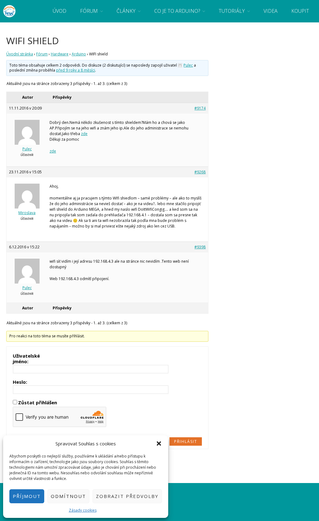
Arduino (79, 54)
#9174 (200, 108)
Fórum (89, 10)
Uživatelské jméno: (26, 358)
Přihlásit (185, 441)
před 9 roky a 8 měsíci (75, 70)
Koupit (300, 10)
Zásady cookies (83, 510)
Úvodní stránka (19, 54)
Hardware (60, 54)
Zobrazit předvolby (127, 496)
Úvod (59, 10)
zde (84, 133)
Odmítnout (68, 496)
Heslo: (20, 382)
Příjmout (27, 496)
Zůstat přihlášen (37, 402)
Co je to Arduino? (177, 10)
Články (126, 10)
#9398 (200, 247)
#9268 (200, 172)
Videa (271, 10)
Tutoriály (232, 10)
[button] (159, 443)
